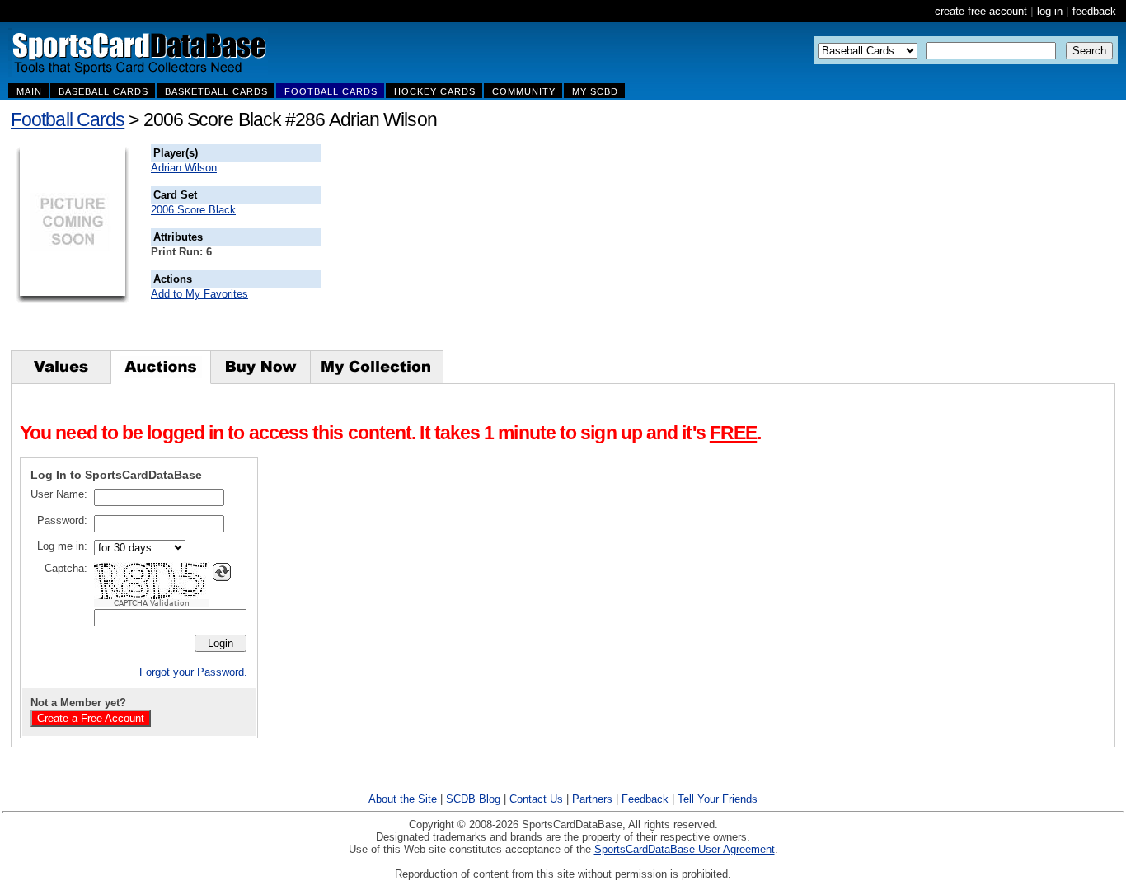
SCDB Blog (473, 799)
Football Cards (67, 119)
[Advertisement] (619, 247)
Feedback (645, 799)
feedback (1094, 11)
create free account (981, 11)
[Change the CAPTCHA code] (222, 572)
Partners (592, 799)
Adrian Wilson (184, 168)
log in (1050, 11)
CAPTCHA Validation (152, 603)
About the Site (402, 799)
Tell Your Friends (718, 799)
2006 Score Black (193, 210)
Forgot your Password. (193, 672)
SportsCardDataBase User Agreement (684, 849)
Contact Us (536, 799)
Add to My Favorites (199, 294)
